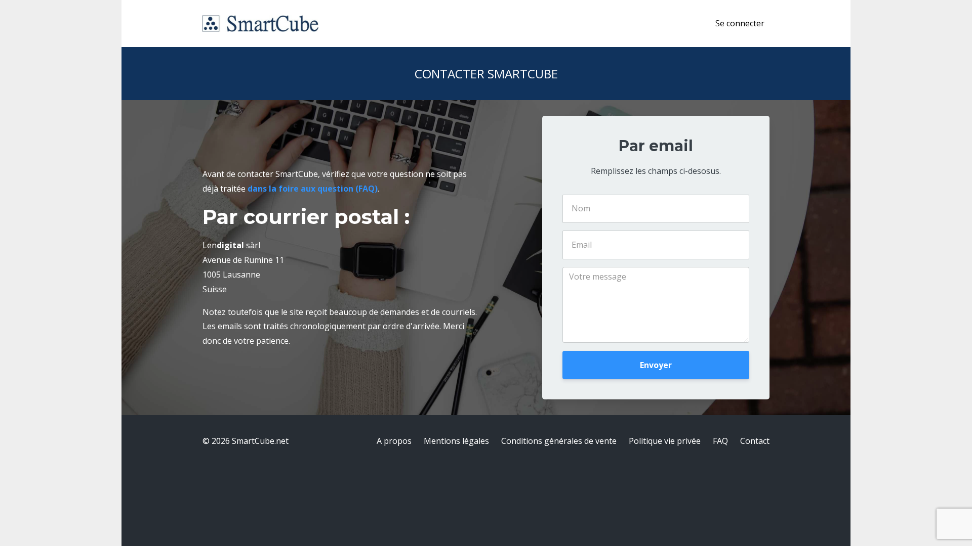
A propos (394, 440)
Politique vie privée (665, 440)
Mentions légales (456, 440)
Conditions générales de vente (559, 440)
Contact (755, 440)
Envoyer (656, 365)
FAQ (720, 440)
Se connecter (739, 23)
